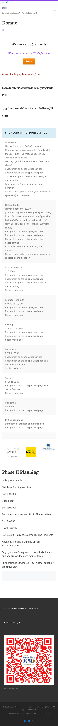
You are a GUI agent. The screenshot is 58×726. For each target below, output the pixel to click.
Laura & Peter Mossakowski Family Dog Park (30, 707)
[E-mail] (3, 2)
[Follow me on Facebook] (7, 2)
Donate (29, 61)
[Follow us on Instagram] (11, 2)
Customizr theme (44, 714)
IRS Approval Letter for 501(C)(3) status (29, 53)
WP (18, 714)
